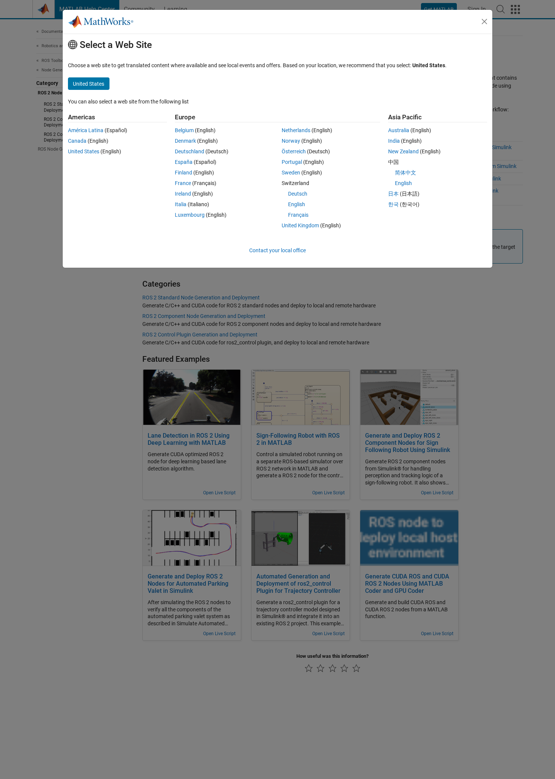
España (184, 162)
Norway (291, 141)
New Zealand (403, 151)
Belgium (184, 130)
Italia (181, 204)
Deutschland (189, 151)
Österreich (294, 151)
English (296, 204)
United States (83, 151)
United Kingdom (300, 225)
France (183, 183)
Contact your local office (277, 250)
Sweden (291, 173)
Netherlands (296, 130)
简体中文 (405, 173)
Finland (183, 173)
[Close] (484, 21)
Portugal (292, 162)
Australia (398, 130)
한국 (393, 204)
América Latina (85, 130)
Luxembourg (190, 215)
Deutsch (297, 194)
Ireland (183, 194)
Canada (77, 141)
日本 (393, 194)
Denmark (185, 141)
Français (298, 215)
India (394, 141)
